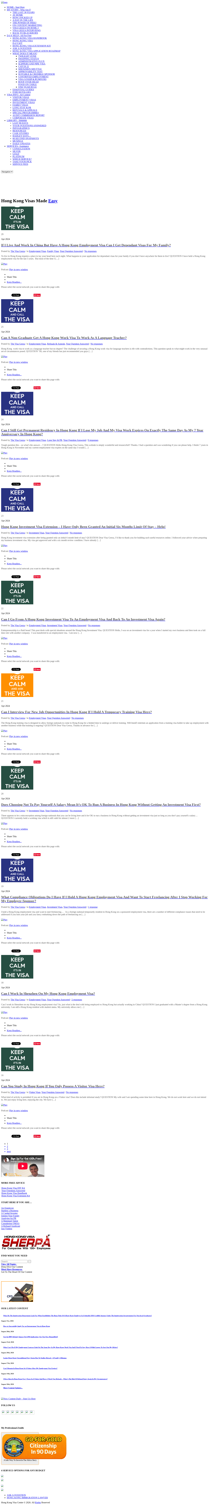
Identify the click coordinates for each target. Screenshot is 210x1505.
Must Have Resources (12, 1269)
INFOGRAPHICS (21, 128)
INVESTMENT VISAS (24, 102)
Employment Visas (37, 251)
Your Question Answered (71, 251)
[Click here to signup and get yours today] (105, 1292)
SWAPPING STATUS (28, 58)
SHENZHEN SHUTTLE (30, 69)
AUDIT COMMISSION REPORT (29, 115)
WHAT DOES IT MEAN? (25, 53)
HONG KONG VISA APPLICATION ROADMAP (36, 51)
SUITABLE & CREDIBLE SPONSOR (36, 74)
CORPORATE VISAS (23, 118)
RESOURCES (19, 131)
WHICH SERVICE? (22, 159)
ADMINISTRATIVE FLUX (31, 61)
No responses (90, 251)
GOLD (16, 154)
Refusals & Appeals (56, 344)
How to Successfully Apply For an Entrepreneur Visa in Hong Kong (26, 1326)
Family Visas (53, 251)
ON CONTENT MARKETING (27, 25)
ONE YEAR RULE (27, 87)
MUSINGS (18, 141)
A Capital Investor (9, 1213)
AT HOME (18, 15)
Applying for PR (8, 1218)
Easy (53, 200)
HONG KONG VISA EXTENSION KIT (32, 46)
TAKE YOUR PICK (22, 161)
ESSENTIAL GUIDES (23, 89)
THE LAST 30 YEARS (24, 12)
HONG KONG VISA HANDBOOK (30, 38)
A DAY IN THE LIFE (23, 20)
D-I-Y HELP (19, 35)
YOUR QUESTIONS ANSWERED (29, 125)
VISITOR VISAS (21, 97)
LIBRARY (17, 120)
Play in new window (18, 269)
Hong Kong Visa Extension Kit (15, 1196)
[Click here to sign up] (18, 1399)
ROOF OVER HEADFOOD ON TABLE (28, 83)
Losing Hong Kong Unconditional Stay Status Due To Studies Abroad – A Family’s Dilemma (35, 1358)
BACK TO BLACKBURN (25, 33)
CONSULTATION (21, 149)
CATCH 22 (23, 66)
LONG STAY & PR (22, 107)
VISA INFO (18, 94)
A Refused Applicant (10, 1226)
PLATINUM (18, 156)
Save (38, 295)
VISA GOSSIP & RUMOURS (32, 79)
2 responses (77, 999)
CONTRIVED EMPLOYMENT (33, 76)
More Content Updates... (13, 1388)
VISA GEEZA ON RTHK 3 (26, 28)
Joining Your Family (10, 1216)
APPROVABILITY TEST (30, 71)
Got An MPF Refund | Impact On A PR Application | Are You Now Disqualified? (30, 1337)
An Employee (7, 1208)
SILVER (17, 151)
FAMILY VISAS (20, 105)
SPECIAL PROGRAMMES (26, 112)
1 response (93, 907)
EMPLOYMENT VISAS (24, 100)
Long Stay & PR (54, 440)
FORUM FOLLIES (22, 92)
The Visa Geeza (18, 251)
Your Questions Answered (13, 1190)
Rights (38, 1502)
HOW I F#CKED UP (22, 17)
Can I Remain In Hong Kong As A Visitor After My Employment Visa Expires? (30, 1368)
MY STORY (19, 10)
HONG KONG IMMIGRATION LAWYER (27, 1497)
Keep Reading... (14, 282)
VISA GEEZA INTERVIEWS (27, 30)
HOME (16, 7)
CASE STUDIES (21, 133)
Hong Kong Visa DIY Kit (13, 1188)
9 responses (93, 440)
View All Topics (9, 1264)
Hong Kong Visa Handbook (14, 1193)
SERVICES (18, 146)
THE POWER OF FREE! (24, 22)
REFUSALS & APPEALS (25, 110)
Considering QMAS (10, 1223)
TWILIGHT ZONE (27, 56)
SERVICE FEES (20, 164)
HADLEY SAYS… (22, 136)
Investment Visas (36, 533)
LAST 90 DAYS (20, 123)
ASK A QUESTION (22, 48)
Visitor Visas (34, 1092)
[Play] (4, 264)
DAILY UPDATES (21, 143)
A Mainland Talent (9, 1221)
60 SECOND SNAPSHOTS (26, 138)
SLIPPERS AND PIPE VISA (31, 64)
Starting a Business (9, 1210)
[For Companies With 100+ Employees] (26, 1249)
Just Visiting (6, 1228)
